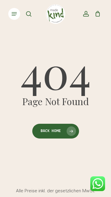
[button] (14, 14)
